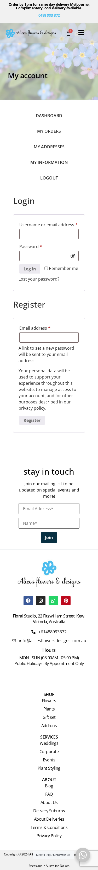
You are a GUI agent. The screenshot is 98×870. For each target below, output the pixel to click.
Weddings (49, 743)
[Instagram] (40, 600)
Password (39, 245)
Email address (43, 327)
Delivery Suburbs (49, 811)
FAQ (49, 794)
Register (32, 420)
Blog (49, 786)
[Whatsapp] (53, 600)
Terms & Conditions (49, 827)
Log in (30, 269)
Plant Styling (49, 768)
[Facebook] (28, 600)
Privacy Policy (49, 836)
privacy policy (32, 408)
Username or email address (49, 224)
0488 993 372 (49, 15)
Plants (49, 709)
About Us (49, 802)
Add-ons (49, 725)
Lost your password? (39, 279)
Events (49, 760)
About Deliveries (49, 819)
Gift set (49, 717)
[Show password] (73, 256)
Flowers (49, 700)
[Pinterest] (66, 600)
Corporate (49, 751)
